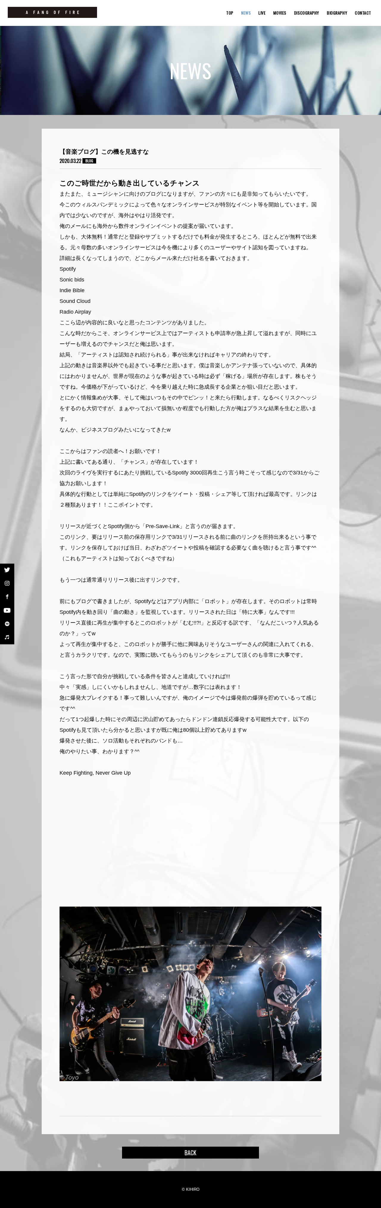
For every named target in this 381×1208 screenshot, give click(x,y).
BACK (190, 1152)
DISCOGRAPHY (306, 13)
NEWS (246, 13)
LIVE (262, 13)
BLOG (89, 160)
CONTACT (363, 13)
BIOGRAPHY (337, 13)
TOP (229, 13)
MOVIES (279, 13)
